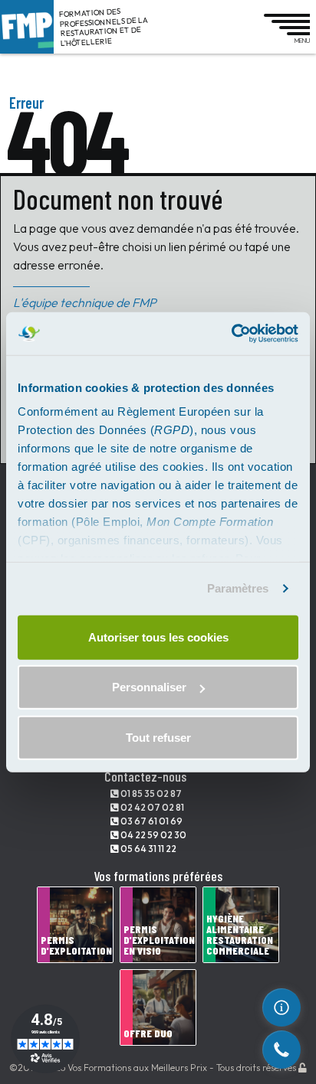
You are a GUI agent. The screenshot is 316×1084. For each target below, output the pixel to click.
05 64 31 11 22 (147, 848)
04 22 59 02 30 (152, 835)
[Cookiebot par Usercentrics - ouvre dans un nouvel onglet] (231, 334)
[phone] (281, 1049)
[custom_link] (281, 1007)
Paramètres (238, 588)
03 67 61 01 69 (151, 821)
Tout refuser (158, 736)
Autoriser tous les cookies (158, 636)
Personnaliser (149, 687)
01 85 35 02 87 (150, 793)
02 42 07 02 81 (151, 807)
